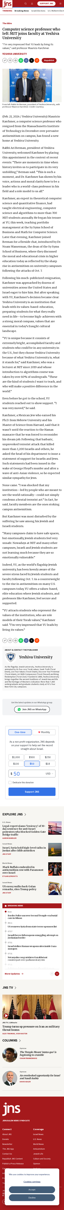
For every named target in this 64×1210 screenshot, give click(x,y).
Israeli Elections (38, 11)
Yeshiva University (14, 54)
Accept (32, 1189)
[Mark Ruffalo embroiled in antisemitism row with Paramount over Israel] (55, 869)
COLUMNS (10, 1040)
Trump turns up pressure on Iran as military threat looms (31, 1028)
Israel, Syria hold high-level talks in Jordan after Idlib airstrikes (24, 849)
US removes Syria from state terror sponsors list (32, 926)
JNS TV (8, 987)
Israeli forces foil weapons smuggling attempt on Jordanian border (33, 936)
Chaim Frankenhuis (28, 1058)
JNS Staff (6, 854)
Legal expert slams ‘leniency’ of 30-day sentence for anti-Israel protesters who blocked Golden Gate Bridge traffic (24, 830)
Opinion (23, 1048)
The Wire (7, 23)
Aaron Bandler (9, 838)
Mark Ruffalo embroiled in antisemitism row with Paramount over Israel (22, 870)
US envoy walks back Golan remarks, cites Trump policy (19, 888)
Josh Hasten (21, 1033)
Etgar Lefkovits (10, 876)
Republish (49, 60)
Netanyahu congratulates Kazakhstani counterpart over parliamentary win (27, 958)
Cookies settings (32, 1181)
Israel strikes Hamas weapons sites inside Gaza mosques (32, 947)
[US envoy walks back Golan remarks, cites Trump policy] (55, 888)
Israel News (7, 844)
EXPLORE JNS (12, 814)
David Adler (25, 1082)
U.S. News (6, 822)
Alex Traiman (8, 1033)
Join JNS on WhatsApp (34, 709)
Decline (32, 1197)
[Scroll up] (52, 974)
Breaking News (15, 905)
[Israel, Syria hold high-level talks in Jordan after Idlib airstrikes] (55, 849)
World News (7, 863)
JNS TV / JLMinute (9, 1022)
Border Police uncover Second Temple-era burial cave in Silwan (32, 916)
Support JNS (46, 3)
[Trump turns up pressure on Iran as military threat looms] (32, 1007)
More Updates (12, 973)
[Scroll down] (57, 974)
